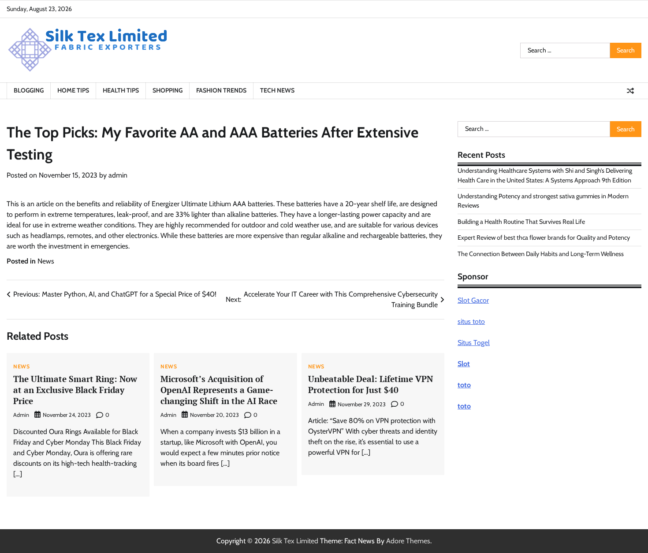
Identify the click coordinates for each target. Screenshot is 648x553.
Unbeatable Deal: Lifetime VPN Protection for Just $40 (370, 384)
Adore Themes (408, 541)
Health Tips (121, 90)
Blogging (29, 90)
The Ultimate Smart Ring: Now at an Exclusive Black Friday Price (75, 389)
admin (117, 175)
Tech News (277, 90)
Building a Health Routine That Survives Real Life (521, 222)
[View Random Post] (630, 90)
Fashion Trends (221, 90)
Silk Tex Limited (295, 541)
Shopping (167, 90)
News (45, 261)
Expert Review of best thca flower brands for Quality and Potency (544, 237)
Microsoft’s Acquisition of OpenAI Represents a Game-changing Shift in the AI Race (218, 389)
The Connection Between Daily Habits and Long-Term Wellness (541, 253)
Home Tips (73, 90)
